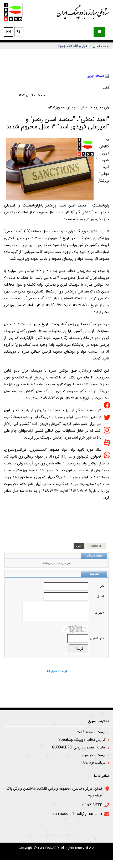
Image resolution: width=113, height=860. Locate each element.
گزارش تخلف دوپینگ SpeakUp (82, 740)
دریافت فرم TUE (93, 763)
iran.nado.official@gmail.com (77, 814)
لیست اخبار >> (56, 671)
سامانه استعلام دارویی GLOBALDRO (79, 747)
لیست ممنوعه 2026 (91, 732)
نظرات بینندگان (94, 556)
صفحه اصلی (101, 46)
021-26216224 (92, 805)
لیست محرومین (94, 755)
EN (8, 32)
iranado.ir (94, 546)
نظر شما (94, 574)
